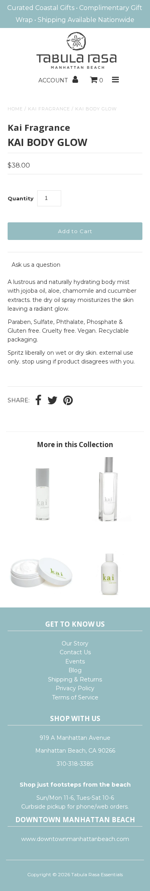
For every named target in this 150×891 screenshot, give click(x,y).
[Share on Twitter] (52, 401)
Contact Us (75, 652)
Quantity (21, 198)
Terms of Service (75, 697)
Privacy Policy (75, 688)
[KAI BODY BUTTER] (41, 595)
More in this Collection (75, 444)
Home (15, 109)
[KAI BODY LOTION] (108, 595)
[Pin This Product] (68, 401)
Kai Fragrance (49, 109)
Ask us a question (36, 264)
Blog (75, 670)
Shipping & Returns (75, 679)
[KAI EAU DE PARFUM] (108, 519)
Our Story (75, 643)
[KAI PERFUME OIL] (41, 519)
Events (75, 661)
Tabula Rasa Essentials (97, 874)
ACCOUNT (53, 80)
